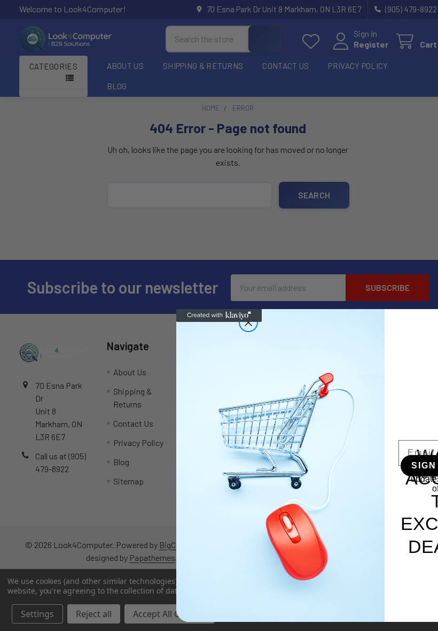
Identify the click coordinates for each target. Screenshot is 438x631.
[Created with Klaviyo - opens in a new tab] (219, 315)
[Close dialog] (248, 322)
